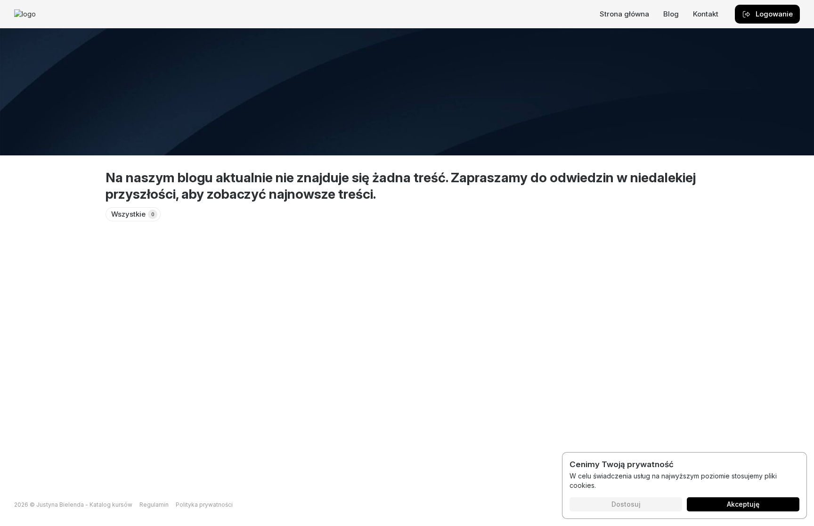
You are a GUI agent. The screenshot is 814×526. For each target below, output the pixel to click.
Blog (671, 13)
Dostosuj (626, 504)
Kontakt (705, 13)
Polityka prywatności (204, 504)
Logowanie (774, 13)
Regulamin (154, 504)
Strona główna (624, 13)
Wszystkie (133, 214)
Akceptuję (743, 504)
